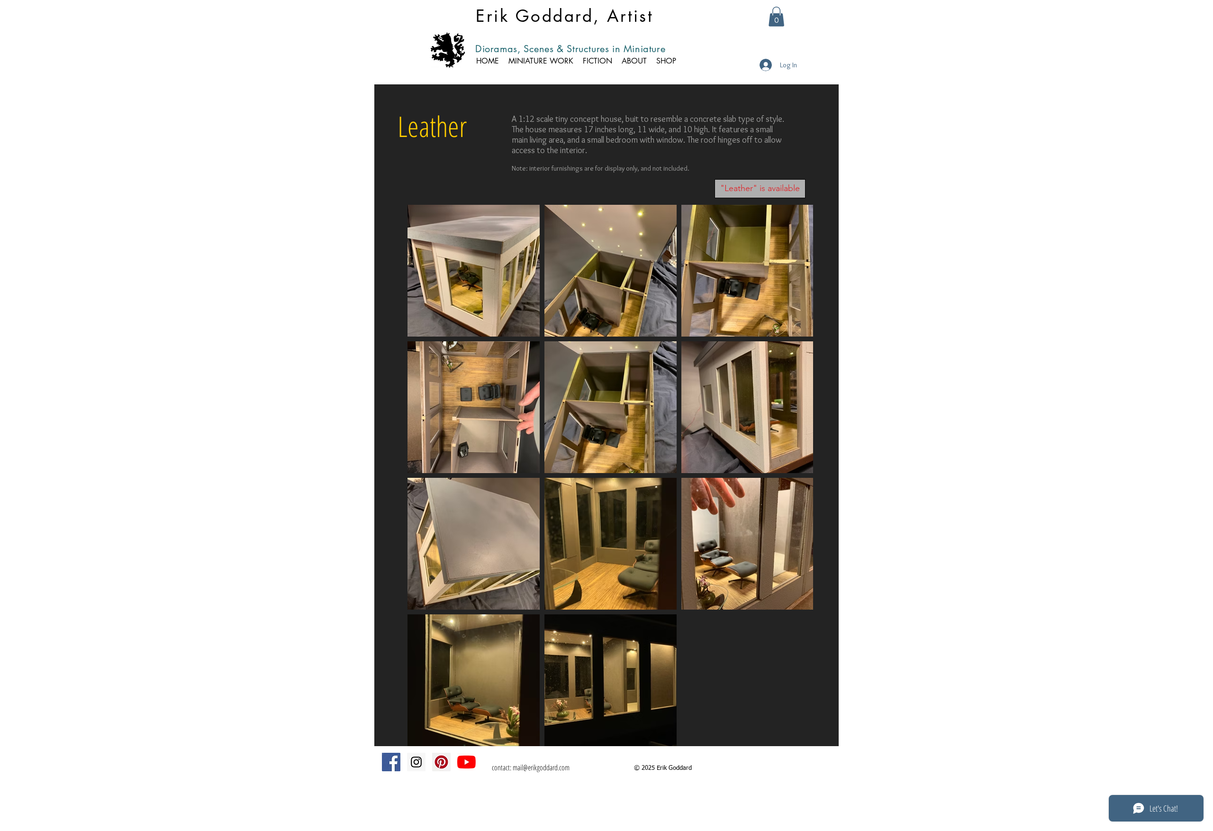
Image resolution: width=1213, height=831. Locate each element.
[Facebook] (391, 762)
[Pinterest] (441, 762)
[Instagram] (416, 762)
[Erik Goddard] (466, 762)
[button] (776, 17)
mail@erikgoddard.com (541, 767)
